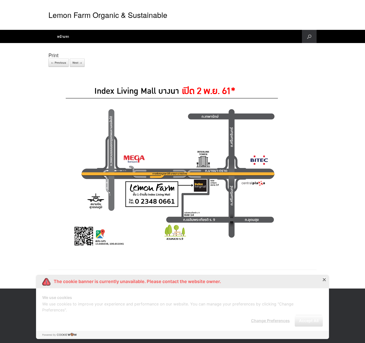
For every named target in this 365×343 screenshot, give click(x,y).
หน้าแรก (63, 36)
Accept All (309, 320)
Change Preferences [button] (270, 320)
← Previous (58, 62)
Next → (77, 62)
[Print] (175, 257)
